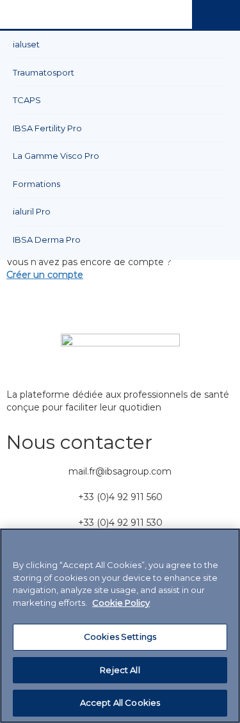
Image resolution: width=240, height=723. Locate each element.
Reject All (120, 670)
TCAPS (27, 100)
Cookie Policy (121, 602)
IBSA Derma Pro (47, 239)
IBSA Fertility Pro (47, 128)
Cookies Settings (120, 636)
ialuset (26, 44)
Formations (36, 184)
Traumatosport (43, 72)
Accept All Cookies (120, 702)
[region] (120, 625)
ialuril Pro (32, 211)
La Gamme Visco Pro (56, 155)
